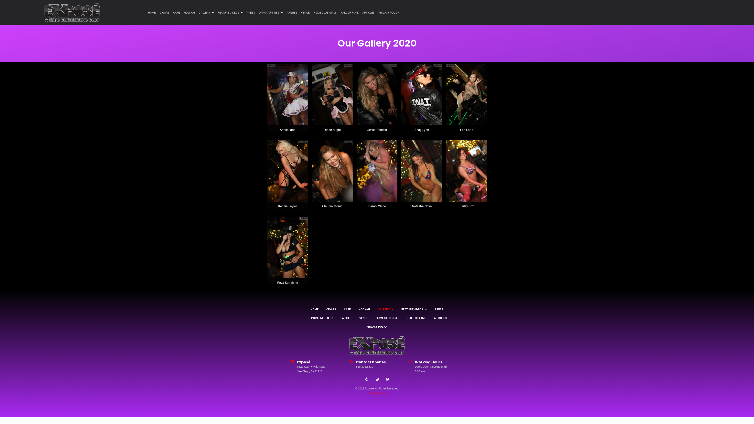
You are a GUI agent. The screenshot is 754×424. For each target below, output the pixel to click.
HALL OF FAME (349, 12)
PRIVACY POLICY (388, 12)
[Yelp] (366, 379)
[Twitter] (387, 379)
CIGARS (164, 12)
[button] (206, 12)
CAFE (176, 12)
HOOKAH (189, 12)
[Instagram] (377, 379)
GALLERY (204, 12)
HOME (152, 12)
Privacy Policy (376, 393)
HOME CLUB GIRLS (325, 12)
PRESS (251, 12)
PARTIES (292, 12)
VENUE (305, 12)
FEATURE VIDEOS (228, 12)
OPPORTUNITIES (269, 12)
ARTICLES (368, 12)
